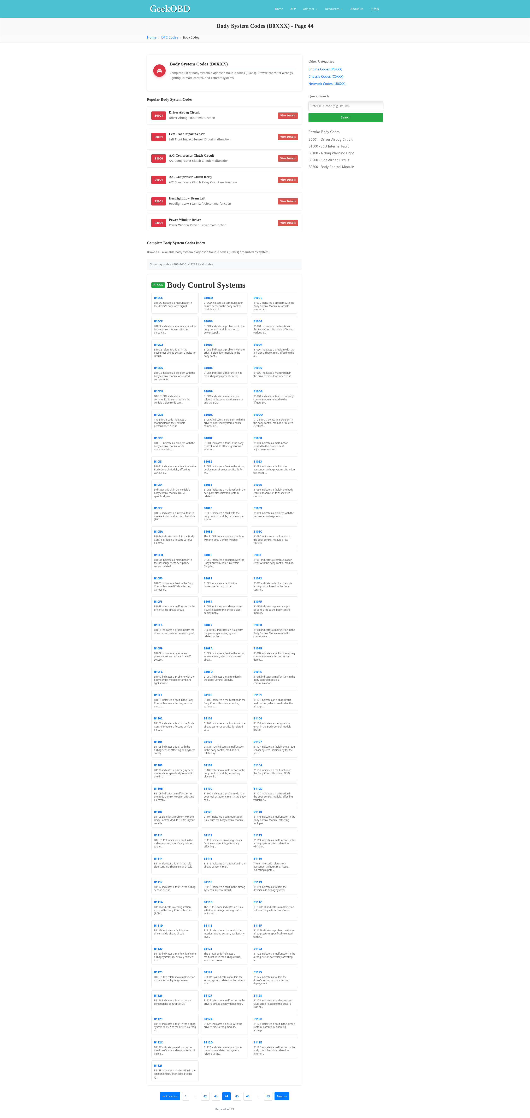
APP (293, 9)
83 (268, 1096)
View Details (288, 115)
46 (247, 1096)
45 (237, 1096)
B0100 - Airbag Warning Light (331, 153)
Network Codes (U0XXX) (327, 83)
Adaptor (309, 9)
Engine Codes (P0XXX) (325, 69)
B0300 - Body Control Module (331, 166)
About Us (357, 9)
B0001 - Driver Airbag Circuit (330, 139)
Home (279, 9)
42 (205, 1096)
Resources (332, 9)
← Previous (170, 1096)
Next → (282, 1096)
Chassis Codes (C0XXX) (325, 76)
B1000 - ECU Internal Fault (328, 146)
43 (216, 1096)
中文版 (375, 9)
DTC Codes (169, 37)
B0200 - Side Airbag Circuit (328, 160)
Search (346, 117)
